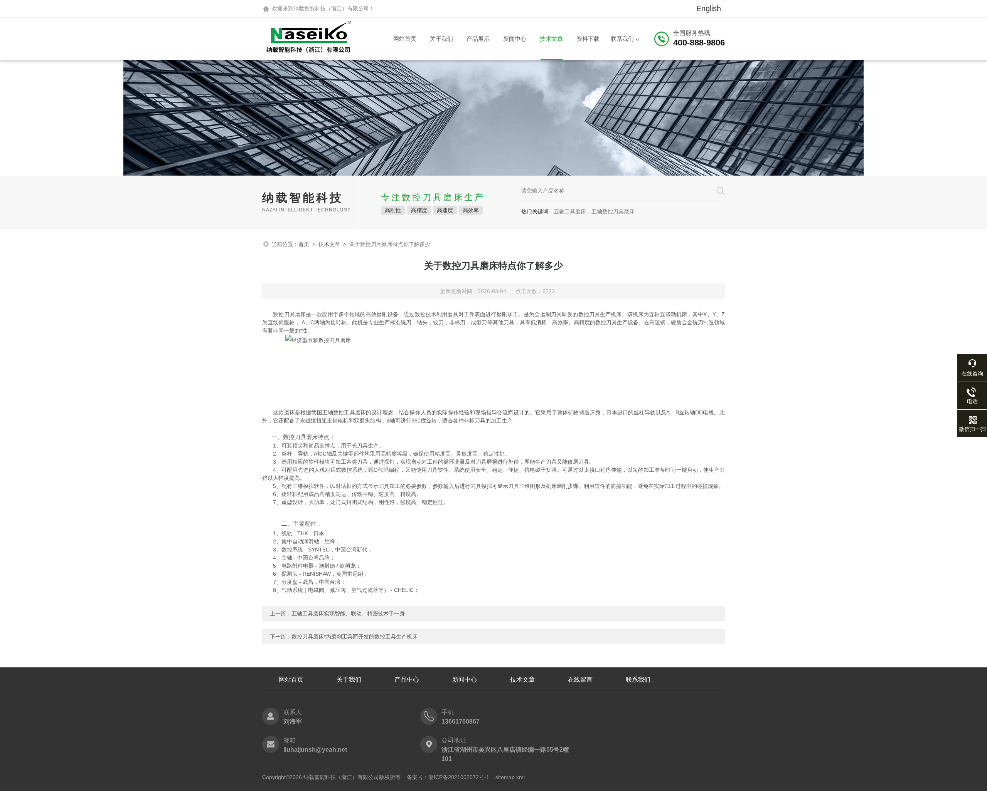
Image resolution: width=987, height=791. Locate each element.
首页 (303, 244)
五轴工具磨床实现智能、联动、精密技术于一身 (348, 613)
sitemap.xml (510, 777)
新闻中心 (514, 38)
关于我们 (441, 38)
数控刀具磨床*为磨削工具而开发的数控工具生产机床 (354, 636)
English (708, 8)
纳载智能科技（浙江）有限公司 (331, 8)
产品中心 (406, 679)
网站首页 (404, 38)
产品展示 (478, 38)
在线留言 (580, 679)
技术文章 (551, 38)
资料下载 (588, 38)
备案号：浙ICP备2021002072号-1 (448, 777)
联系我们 (622, 38)
